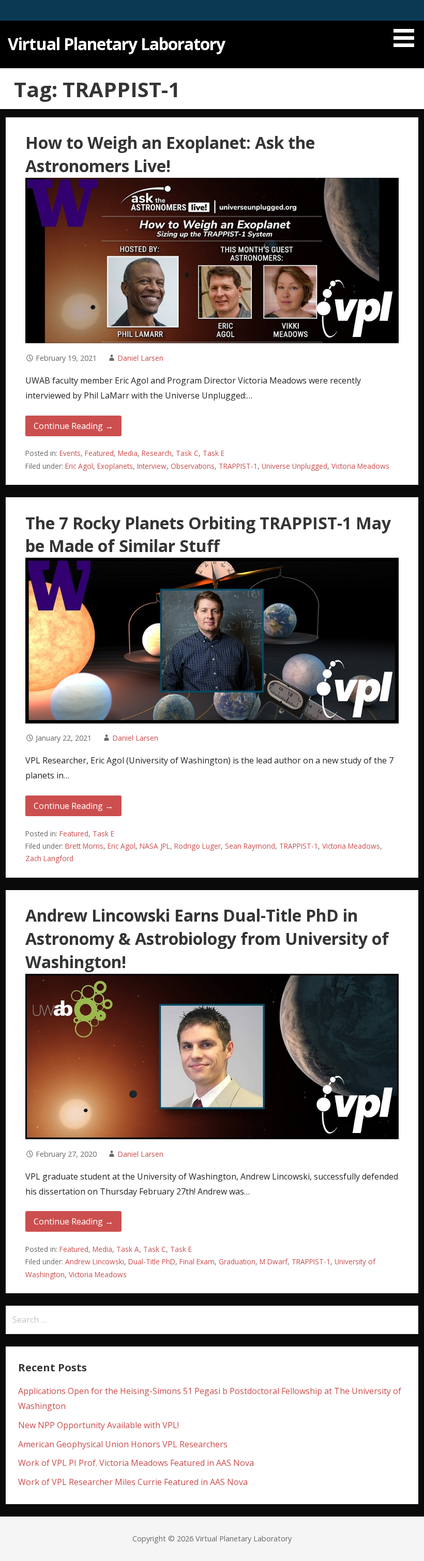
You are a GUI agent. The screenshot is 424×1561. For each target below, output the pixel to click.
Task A (127, 1249)
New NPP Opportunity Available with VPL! (98, 1425)
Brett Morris (84, 846)
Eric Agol (79, 466)
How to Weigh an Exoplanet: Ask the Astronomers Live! (170, 154)
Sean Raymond (250, 846)
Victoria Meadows (360, 466)
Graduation (237, 1261)
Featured (99, 453)
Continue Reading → (73, 426)
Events (70, 453)
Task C (187, 453)
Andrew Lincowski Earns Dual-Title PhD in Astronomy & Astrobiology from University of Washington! (207, 938)
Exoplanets (115, 466)
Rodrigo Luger (197, 846)
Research (157, 453)
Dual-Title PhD (151, 1261)
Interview (151, 466)
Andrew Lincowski (94, 1261)
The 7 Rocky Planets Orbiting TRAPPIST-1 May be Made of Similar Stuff (208, 534)
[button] (407, 25)
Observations (193, 466)
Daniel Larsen (140, 358)
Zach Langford (49, 858)
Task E (213, 453)
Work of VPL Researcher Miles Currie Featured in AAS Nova (133, 1482)
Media (128, 453)
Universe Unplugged (294, 466)
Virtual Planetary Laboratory (116, 44)
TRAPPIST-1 (238, 466)
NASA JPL (155, 846)
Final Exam (197, 1261)
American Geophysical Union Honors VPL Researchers (123, 1444)
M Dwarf (273, 1261)
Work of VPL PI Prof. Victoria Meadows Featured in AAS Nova (136, 1462)
